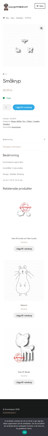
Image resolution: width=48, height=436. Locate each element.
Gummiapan (16, 127)
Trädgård (19, 18)
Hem (7, 18)
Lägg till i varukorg (24, 107)
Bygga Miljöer (16, 121)
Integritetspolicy (9, 412)
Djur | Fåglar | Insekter (31, 121)
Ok (25, 432)
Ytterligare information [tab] (12, 146)
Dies (12, 18)
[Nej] (45, 427)
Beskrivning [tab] (7, 139)
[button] (41, 28)
